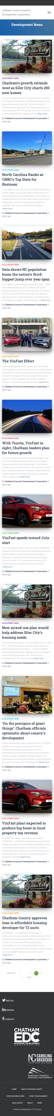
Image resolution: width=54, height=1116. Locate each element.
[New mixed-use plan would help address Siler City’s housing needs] (27, 601)
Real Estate (17, 1103)
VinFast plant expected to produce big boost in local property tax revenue (24, 828)
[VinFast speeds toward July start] (27, 511)
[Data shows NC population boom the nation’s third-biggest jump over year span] (27, 242)
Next (29, 977)
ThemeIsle (36, 1109)
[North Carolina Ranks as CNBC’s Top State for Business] (27, 148)
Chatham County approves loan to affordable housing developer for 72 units (24, 923)
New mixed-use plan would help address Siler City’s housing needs (25, 632)
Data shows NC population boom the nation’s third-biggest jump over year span (26, 274)
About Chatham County (31, 1089)
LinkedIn (9, 1010)
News (39, 1103)
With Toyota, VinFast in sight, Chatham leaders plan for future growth (25, 448)
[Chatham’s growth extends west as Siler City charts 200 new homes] (27, 56)
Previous (11, 973)
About (30, 1103)
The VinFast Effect (18, 361)
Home (14, 1089)
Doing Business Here (16, 1096)
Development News (10, 78)
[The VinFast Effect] (27, 334)
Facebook (9, 1019)
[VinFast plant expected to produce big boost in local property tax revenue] (27, 796)
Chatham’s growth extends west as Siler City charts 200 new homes (26, 88)
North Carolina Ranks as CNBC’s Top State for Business (22, 179)
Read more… (43, 114)
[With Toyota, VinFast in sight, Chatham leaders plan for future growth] (27, 416)
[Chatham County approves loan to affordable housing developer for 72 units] (27, 891)
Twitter (10, 1001)
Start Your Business (38, 1096)
